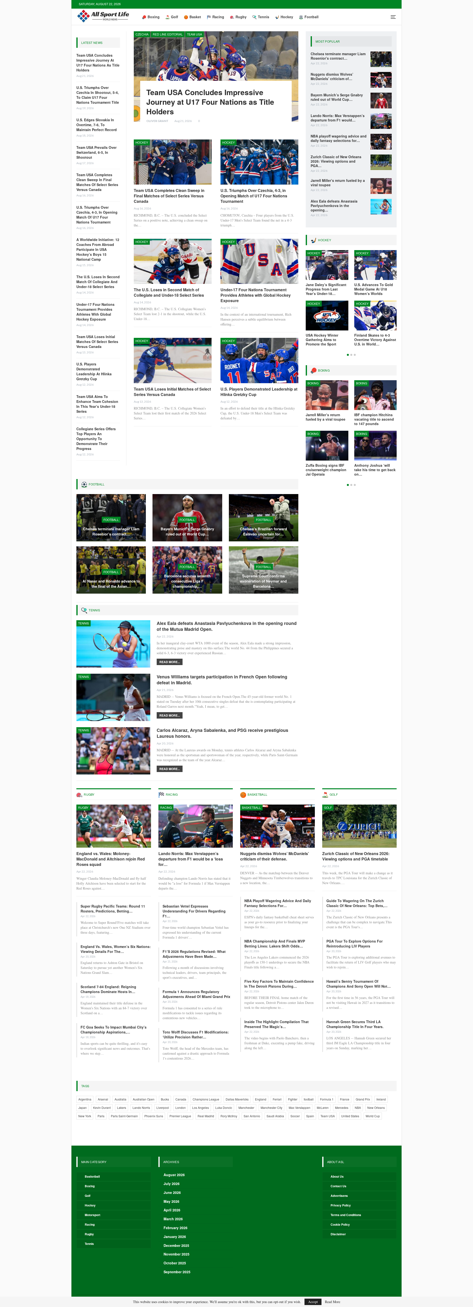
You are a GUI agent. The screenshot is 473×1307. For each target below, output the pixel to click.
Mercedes (341, 1107)
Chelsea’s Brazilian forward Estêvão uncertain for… (263, 531)
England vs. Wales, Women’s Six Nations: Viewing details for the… (116, 949)
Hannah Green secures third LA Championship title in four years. (355, 1024)
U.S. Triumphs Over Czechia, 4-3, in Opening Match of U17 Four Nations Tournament (97, 214)
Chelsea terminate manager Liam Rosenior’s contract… (111, 531)
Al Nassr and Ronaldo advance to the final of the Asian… (111, 584)
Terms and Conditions (346, 1215)
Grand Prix (363, 1099)
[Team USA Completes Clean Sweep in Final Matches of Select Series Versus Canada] (173, 162)
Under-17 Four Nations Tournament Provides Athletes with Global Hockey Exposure (95, 312)
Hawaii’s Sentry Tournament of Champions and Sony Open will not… (358, 984)
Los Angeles (200, 1107)
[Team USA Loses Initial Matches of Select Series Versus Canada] (173, 360)
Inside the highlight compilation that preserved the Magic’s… (276, 1024)
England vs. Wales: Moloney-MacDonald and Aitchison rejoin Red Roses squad (110, 859)
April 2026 (172, 1209)
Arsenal (103, 1099)
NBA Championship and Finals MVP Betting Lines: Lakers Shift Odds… (274, 943)
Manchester (246, 1107)
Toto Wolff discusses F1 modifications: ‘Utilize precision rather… (196, 1034)
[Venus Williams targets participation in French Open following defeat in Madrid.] (113, 697)
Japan (82, 1107)
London (180, 1107)
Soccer (295, 1116)
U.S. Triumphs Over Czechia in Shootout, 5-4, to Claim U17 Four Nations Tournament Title (97, 95)
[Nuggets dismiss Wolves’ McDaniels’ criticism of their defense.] (381, 80)
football (309, 1099)
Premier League (180, 1116)
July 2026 (172, 1183)
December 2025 (176, 1245)
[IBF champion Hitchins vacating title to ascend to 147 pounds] (375, 395)
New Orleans (376, 1107)
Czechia (142, 34)
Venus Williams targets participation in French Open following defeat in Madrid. (222, 679)
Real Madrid (206, 1116)
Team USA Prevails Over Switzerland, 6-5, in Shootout (96, 152)
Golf (174, 16)
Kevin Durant (102, 1107)
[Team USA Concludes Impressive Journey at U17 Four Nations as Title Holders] (216, 76)
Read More (332, 1302)
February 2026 (175, 1227)
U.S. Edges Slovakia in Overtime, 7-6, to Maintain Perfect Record (96, 124)
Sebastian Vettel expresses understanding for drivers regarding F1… (194, 911)
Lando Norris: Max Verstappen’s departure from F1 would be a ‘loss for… (190, 859)
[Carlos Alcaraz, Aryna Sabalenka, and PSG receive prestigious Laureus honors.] (113, 750)
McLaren (323, 1107)
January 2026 (175, 1236)
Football (311, 16)
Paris (101, 1116)
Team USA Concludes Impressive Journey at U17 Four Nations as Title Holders (97, 62)
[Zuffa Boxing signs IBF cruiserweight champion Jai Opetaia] (327, 446)
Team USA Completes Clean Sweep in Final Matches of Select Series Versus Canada (97, 182)
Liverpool (162, 1107)
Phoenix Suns (153, 1116)
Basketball (251, 807)
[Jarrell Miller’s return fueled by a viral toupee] (381, 186)
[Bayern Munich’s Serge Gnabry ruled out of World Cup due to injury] (381, 100)
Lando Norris (141, 1107)
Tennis (263, 16)
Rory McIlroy (228, 1116)
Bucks (165, 1099)
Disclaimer (338, 1234)
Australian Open (143, 1099)
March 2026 (173, 1218)
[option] (351, 300)
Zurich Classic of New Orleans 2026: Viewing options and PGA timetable (355, 856)
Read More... (169, 662)
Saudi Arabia (275, 1116)
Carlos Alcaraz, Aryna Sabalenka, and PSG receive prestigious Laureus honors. (222, 733)
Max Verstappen (299, 1107)
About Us (337, 1176)
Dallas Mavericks (237, 1099)
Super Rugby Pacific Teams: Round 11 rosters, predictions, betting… (113, 908)
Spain (310, 1116)
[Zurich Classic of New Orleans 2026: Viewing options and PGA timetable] (381, 162)
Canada (180, 1099)
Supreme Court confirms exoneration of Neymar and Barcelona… (263, 581)
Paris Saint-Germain (124, 1116)
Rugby (241, 16)
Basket (195, 16)
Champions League (206, 1099)
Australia (120, 1099)
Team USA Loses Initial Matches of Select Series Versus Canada (97, 341)
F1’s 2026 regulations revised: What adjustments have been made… (194, 954)
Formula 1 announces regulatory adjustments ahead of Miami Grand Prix (196, 994)
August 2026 (174, 1174)
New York (84, 1116)
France (344, 1099)
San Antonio (252, 1116)
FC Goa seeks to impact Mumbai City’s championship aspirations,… (114, 1029)
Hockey (287, 16)
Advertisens (339, 1195)
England (260, 1099)
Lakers (121, 1107)
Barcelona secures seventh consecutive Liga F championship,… (187, 581)
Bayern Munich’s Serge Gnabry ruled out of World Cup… (187, 531)
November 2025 (176, 1254)
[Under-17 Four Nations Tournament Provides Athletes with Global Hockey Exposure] (259, 261)
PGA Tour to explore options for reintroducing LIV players (354, 943)
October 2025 (175, 1262)
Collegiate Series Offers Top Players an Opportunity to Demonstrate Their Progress (96, 438)
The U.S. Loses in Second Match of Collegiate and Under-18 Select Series (98, 281)
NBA (358, 1107)
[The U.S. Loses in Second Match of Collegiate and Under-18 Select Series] (173, 261)
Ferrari (277, 1099)
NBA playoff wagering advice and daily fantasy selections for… (277, 903)
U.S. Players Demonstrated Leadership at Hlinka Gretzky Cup (94, 371)
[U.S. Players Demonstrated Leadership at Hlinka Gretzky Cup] (259, 360)
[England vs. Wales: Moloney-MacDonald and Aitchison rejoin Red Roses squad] (113, 826)
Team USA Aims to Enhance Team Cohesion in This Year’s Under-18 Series (97, 404)
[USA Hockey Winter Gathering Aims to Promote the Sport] (327, 315)
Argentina (84, 1099)
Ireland (381, 1099)
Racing (218, 16)
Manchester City (271, 1107)
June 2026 (172, 1192)
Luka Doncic (223, 1107)
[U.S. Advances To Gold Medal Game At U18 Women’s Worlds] (375, 265)
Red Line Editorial (168, 34)
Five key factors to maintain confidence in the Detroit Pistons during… (279, 984)
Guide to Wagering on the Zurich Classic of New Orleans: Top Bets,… (357, 903)
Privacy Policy (341, 1205)
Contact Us (338, 1186)
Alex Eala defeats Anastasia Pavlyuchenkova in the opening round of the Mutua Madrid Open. (227, 626)
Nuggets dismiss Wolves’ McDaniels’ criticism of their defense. (274, 856)
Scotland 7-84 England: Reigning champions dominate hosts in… (108, 989)
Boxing (154, 16)
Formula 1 (327, 1099)
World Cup (373, 1116)
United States (350, 1116)
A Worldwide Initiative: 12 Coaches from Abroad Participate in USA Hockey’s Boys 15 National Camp (97, 249)
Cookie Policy (340, 1224)
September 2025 (177, 1271)
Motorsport (92, 1215)
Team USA (194, 34)
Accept (313, 1301)
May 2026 (171, 1201)
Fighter (292, 1099)
